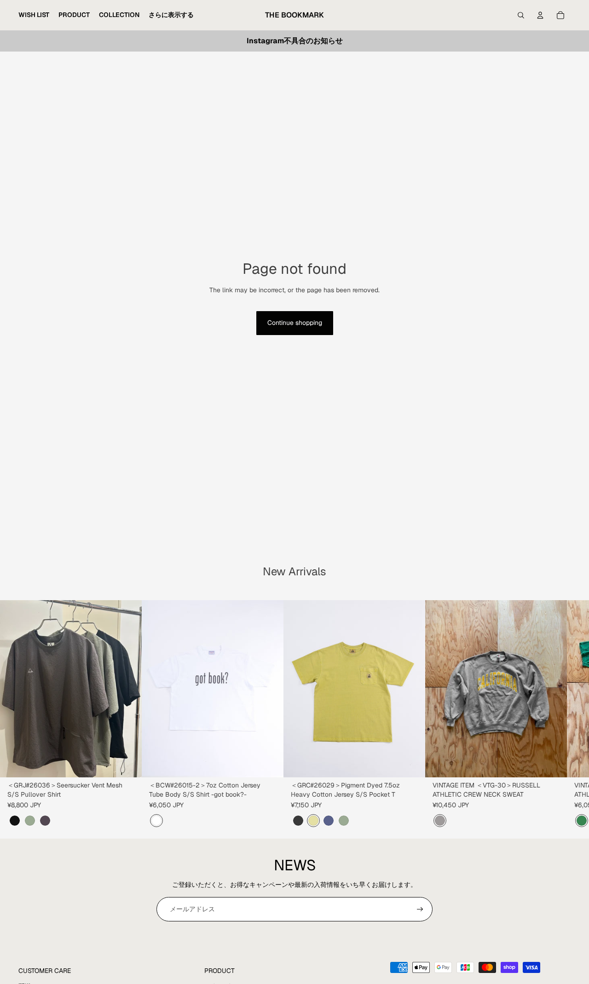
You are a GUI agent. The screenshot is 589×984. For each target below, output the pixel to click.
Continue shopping (294, 322)
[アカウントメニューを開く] (540, 15)
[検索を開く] (521, 15)
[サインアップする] (420, 909)
